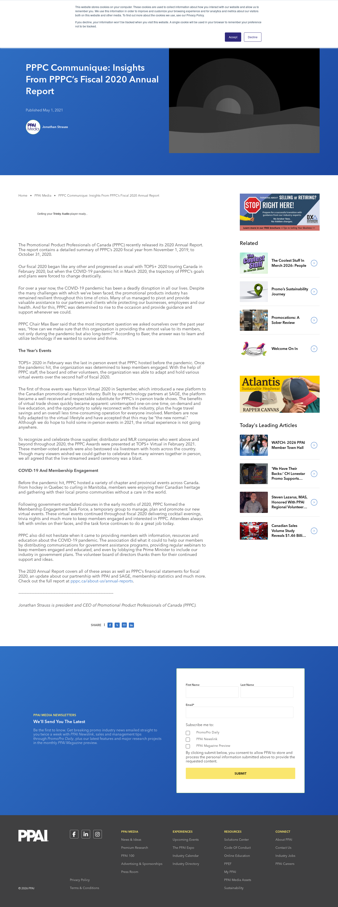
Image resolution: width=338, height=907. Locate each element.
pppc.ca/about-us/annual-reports (102, 581)
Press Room (129, 872)
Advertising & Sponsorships (141, 864)
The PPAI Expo (183, 848)
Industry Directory (186, 864)
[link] (254, 263)
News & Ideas (131, 839)
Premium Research (134, 848)
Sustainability (233, 888)
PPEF (228, 864)
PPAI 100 (127, 856)
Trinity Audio (61, 213)
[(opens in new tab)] (280, 229)
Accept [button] (233, 37)
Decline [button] (253, 37)
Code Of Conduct (237, 848)
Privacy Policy (80, 880)
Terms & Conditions (84, 888)
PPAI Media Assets (237, 880)
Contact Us (283, 848)
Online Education (237, 856)
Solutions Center (236, 839)
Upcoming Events (186, 839)
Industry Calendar (186, 856)
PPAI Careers (284, 864)
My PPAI (230, 872)
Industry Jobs (285, 856)
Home (22, 195)
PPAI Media (42, 195)
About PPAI (283, 839)
